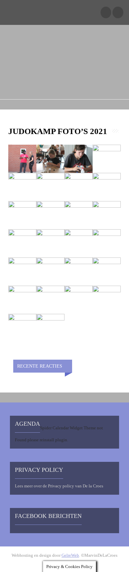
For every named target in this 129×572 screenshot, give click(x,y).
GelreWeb (70, 555)
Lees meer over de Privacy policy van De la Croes (59, 485)
